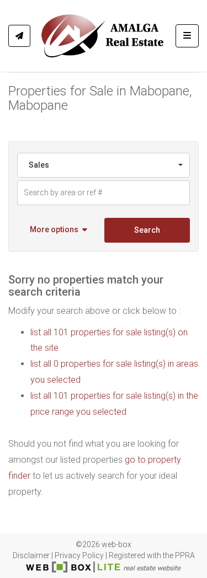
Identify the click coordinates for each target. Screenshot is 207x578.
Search (147, 230)
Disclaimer (31, 555)
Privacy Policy (79, 555)
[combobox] (103, 165)
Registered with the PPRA (152, 555)
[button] (59, 230)
